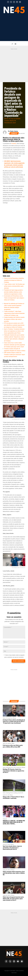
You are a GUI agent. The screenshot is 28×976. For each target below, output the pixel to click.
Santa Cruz (10, 718)
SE (8, 795)
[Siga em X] (11, 2)
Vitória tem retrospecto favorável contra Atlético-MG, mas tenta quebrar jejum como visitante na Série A (13, 898)
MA (19, 792)
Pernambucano (8, 122)
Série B (4, 844)
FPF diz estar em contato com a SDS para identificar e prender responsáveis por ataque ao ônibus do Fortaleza (14, 325)
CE (9, 118)
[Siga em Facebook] (8, 2)
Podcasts (5, 818)
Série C (4, 718)
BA (6, 743)
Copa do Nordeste (15, 118)
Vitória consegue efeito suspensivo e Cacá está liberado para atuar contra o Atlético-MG (14, 873)
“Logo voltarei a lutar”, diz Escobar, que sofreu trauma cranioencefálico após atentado (14, 286)
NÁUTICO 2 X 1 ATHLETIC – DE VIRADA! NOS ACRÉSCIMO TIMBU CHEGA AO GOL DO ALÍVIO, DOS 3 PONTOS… (14, 822)
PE (15, 120)
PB (14, 767)
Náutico (12, 120)
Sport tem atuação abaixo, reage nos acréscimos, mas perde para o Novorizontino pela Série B (12, 847)
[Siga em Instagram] (14, 2)
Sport (14, 122)
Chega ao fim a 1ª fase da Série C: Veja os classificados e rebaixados (13, 797)
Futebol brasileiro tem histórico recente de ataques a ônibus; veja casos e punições (14, 319)
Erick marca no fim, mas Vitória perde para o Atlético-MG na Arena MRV (13, 746)
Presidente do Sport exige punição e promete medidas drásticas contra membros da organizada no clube (13, 292)
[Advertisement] (14, 28)
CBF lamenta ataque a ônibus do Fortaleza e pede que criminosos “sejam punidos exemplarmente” (14, 354)
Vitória (13, 743)
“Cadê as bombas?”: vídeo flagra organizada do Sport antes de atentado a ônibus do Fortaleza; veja (14, 313)
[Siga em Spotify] (20, 2)
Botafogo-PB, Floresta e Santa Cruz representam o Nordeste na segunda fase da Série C (13, 770)
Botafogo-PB (9, 767)
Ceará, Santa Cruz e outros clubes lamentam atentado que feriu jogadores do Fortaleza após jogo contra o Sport (14, 344)
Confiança (16, 792)
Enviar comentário (18, 661)
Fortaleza (6, 120)
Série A (4, 743)
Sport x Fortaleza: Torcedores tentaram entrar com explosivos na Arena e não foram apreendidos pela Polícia (14, 331)
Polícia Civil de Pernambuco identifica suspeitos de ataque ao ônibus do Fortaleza (14, 280)
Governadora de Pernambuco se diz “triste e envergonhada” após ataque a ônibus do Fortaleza (14, 298)
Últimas (6, 118)
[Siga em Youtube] (17, 2)
